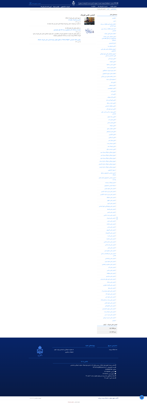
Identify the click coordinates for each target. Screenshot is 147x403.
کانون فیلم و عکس (111, 123)
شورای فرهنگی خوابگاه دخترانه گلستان (107, 164)
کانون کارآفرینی (112, 134)
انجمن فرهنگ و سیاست (110, 182)
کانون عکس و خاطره (111, 64)
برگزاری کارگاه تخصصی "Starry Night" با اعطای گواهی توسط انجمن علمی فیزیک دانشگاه (59, 40)
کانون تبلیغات (112, 125)
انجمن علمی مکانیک (111, 224)
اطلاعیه (113, 18)
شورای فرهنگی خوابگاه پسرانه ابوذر (107, 158)
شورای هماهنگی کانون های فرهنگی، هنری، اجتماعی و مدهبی (108, 55)
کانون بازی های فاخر (111, 109)
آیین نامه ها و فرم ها (46, 7)
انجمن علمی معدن (111, 227)
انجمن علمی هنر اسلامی (110, 245)
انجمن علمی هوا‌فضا (111, 273)
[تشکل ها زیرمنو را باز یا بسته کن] (90, 6)
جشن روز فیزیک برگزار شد (74, 20)
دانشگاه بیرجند (112, 350)
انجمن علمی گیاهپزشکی (110, 306)
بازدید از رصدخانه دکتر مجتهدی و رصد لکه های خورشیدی (67, 30)
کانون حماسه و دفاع (111, 149)
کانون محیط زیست (111, 143)
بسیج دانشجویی (111, 170)
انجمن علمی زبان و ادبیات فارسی (108, 191)
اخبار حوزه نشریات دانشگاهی (109, 70)
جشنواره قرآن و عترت (110, 79)
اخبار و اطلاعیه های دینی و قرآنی (108, 76)
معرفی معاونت (113, 6)
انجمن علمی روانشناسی (110, 258)
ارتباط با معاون (82, 3)
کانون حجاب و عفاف (111, 103)
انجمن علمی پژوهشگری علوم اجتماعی (107, 206)
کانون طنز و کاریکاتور (111, 131)
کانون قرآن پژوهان (111, 97)
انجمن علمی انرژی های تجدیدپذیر (108, 279)
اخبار (108, 9)
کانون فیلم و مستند (111, 67)
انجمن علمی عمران (111, 221)
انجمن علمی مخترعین (110, 276)
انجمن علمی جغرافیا (111, 197)
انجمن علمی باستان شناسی (109, 242)
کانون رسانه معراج (111, 117)
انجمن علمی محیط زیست (109, 312)
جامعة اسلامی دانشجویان (109, 185)
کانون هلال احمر (111, 140)
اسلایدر (113, 320)
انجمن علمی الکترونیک (110, 233)
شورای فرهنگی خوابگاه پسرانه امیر (108, 155)
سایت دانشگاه (109, 3)
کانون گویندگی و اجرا (110, 100)
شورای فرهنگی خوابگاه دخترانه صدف (107, 161)
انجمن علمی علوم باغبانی (110, 303)
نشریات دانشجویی (65, 7)
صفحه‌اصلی (113, 9)
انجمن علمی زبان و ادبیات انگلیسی (107, 194)
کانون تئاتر (113, 82)
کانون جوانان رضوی (111, 128)
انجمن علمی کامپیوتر (111, 230)
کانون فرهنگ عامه (111, 146)
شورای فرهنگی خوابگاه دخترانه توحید (107, 167)
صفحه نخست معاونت (99, 3)
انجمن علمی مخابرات (110, 239)
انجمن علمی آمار (111, 267)
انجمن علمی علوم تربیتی (110, 261)
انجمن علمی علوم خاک (110, 294)
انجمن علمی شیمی (111, 212)
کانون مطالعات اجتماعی (110, 106)
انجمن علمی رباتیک (111, 282)
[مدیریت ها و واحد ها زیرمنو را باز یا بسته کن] (96, 6)
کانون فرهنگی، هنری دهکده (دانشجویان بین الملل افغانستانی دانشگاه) (109, 38)
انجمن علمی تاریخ (111, 203)
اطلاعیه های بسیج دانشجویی (109, 73)
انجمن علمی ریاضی (111, 270)
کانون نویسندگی (111, 59)
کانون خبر (113, 94)
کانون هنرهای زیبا (111, 46)
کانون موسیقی (112, 85)
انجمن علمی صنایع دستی (110, 251)
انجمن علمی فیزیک (111, 218)
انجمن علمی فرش (111, 248)
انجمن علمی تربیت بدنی (110, 315)
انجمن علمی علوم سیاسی (110, 188)
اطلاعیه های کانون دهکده (109, 34)
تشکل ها (93, 6)
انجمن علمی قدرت (111, 236)
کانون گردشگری (112, 137)
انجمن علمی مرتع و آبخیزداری (108, 309)
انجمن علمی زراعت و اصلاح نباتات (108, 300)
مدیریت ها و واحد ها (102, 6)
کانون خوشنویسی (111, 88)
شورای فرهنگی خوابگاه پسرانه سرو (108, 152)
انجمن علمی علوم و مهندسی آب (108, 291)
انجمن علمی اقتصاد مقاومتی (109, 285)
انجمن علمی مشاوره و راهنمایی (108, 264)
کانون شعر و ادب (111, 120)
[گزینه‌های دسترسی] (142, 397)
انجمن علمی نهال (111, 288)
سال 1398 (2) (113, 328)
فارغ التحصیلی (112, 43)
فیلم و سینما (56, 7)
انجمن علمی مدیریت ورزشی (109, 318)
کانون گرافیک (112, 62)
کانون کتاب (113, 91)
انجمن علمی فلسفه (111, 209)
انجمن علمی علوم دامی (110, 297)
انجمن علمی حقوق (111, 200)
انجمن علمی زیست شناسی (109, 215)
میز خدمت (90, 3)
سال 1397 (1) (113, 332)
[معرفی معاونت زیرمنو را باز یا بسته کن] (108, 6)
